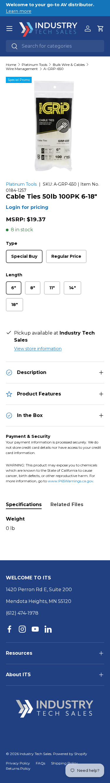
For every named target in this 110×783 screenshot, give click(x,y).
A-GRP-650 (53, 69)
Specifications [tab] (24, 504)
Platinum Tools (34, 65)
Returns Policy (18, 768)
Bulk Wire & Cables (69, 65)
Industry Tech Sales (35, 754)
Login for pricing (27, 207)
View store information (38, 348)
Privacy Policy (18, 763)
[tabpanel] (55, 524)
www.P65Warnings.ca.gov (70, 481)
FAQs (40, 763)
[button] (100, 28)
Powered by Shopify (70, 754)
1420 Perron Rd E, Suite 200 (39, 589)
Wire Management (22, 69)
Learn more (18, 11)
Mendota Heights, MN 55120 (38, 601)
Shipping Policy (64, 763)
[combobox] (55, 46)
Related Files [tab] (66, 504)
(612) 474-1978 (22, 613)
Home (11, 65)
